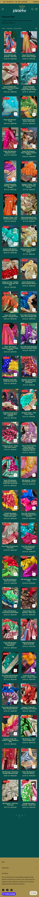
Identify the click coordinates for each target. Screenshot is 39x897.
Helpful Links (5, 868)
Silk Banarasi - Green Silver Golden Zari (29, 739)
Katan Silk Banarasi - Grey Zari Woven (28, 772)
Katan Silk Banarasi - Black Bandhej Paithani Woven (28, 153)
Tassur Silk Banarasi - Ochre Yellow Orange (29, 55)
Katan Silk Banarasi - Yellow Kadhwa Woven (28, 282)
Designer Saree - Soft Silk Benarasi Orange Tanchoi (29, 186)
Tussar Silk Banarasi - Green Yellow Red (29, 120)
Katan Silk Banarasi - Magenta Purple (10, 152)
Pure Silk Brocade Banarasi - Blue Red (10, 55)
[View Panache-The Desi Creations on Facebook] (7, 890)
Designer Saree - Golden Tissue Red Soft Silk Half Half (10, 283)
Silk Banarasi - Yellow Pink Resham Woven (29, 481)
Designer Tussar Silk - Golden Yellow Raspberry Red (10, 740)
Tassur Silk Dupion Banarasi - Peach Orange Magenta (10, 348)
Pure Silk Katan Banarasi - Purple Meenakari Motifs (28, 347)
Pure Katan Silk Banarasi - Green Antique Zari (10, 676)
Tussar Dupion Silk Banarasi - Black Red (28, 611)
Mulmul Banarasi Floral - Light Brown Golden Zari (29, 218)
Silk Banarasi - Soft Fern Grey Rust (10, 804)
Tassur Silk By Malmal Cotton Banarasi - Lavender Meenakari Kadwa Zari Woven (29, 448)
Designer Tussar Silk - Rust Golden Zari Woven (29, 708)
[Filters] (36, 28)
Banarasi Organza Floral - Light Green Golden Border (29, 250)
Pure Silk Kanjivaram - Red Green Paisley (10, 580)
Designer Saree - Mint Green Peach (29, 413)
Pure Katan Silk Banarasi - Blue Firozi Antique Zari (28, 315)
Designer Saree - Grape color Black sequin (10, 446)
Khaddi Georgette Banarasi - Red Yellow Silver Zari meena (10, 515)
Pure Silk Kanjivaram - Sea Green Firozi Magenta (28, 548)
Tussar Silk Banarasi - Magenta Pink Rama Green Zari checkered (10, 482)
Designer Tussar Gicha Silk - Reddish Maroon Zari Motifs (29, 381)
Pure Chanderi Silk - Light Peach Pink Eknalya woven (10, 88)
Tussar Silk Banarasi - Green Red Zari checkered (10, 644)
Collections (10, 28)
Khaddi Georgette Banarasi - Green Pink (29, 804)
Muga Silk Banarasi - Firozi (10, 120)
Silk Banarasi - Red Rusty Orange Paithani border (10, 772)
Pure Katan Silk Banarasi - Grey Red (10, 547)
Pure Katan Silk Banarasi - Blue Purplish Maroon (10, 708)
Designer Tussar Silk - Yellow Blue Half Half (10, 380)
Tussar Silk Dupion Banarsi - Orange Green (10, 315)
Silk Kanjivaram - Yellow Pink (29, 580)
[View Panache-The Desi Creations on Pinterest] (11, 890)
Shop (3, 862)
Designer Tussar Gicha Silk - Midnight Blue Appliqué (10, 414)
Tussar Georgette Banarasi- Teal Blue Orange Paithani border (28, 88)
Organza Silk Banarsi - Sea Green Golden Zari (10, 249)
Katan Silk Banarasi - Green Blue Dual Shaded (10, 611)
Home (3, 28)
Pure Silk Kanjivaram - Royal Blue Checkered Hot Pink (28, 515)
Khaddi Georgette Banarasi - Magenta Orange (10, 186)
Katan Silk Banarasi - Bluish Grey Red (28, 643)
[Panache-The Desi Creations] (19, 9)
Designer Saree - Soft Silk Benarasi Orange (10, 218)
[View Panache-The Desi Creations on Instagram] (3, 890)
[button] (32, 9)
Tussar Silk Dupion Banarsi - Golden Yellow (29, 676)
